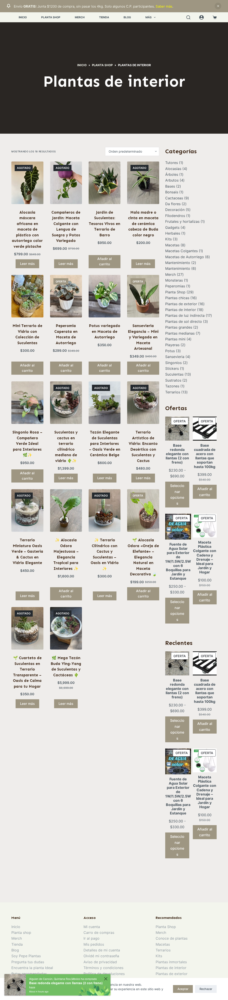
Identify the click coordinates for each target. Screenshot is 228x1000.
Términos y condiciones (103, 967)
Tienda (104, 17)
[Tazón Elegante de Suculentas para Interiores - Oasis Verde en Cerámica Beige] (104, 402)
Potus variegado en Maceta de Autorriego (104, 331)
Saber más (164, 6)
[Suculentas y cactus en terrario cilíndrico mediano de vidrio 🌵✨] (66, 402)
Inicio (23, 17)
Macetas (163, 944)
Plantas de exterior (171, 973)
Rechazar (206, 989)
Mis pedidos (93, 944)
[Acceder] (201, 17)
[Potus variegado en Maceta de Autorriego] (104, 296)
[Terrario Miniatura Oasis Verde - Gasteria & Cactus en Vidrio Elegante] (27, 510)
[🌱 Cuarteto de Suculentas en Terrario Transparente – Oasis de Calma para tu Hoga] (27, 628)
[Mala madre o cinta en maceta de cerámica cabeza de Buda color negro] (143, 183)
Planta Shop (50, 17)
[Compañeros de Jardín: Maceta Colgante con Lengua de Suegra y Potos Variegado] (66, 183)
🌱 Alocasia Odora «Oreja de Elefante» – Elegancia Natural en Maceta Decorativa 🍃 (143, 557)
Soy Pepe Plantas (26, 956)
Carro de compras (98, 932)
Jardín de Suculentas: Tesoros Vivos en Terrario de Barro (104, 223)
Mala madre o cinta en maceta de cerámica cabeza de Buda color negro (143, 223)
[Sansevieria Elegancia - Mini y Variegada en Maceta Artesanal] (143, 296)
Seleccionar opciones (177, 494)
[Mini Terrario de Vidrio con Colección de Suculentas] (27, 296)
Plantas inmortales (171, 962)
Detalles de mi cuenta (101, 950)
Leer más (27, 264)
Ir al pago (91, 938)
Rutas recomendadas (29, 973)
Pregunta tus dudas (27, 962)
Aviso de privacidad (100, 962)
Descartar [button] (218, 6)
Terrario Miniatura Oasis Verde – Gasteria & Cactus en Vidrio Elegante (27, 551)
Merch (80, 17)
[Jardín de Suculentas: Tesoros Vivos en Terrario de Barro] (104, 183)
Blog (127, 17)
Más (148, 17)
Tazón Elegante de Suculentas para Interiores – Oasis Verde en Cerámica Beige (104, 443)
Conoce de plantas (171, 938)
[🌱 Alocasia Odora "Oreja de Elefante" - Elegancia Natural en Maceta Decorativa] (143, 510)
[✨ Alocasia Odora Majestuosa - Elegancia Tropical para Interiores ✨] (66, 510)
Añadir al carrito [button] (104, 261)
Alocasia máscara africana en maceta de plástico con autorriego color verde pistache (27, 229)
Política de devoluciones (104, 973)
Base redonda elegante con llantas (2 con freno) (66, 983)
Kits (159, 956)
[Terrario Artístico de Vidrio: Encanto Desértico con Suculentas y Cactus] (143, 402)
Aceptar (182, 989)
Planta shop (21, 932)
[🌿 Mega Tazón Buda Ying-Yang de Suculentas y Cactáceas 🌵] (66, 628)
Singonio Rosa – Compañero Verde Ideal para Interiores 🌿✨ (27, 443)
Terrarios (163, 950)
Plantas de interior (171, 967)
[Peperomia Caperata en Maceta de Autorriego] (66, 296)
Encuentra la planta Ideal (32, 967)
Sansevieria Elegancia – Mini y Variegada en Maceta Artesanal (143, 337)
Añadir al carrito (204, 492)
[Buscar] (188, 17)
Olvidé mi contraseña (101, 956)
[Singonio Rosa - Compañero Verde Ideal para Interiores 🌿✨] (27, 402)
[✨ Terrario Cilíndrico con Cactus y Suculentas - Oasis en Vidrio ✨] (104, 510)
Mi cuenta (91, 926)
